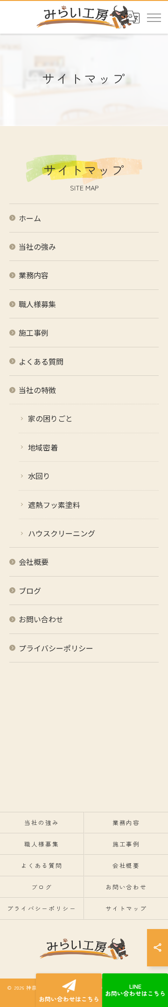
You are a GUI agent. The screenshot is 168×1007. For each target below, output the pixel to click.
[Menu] (153, 17)
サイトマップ (126, 908)
